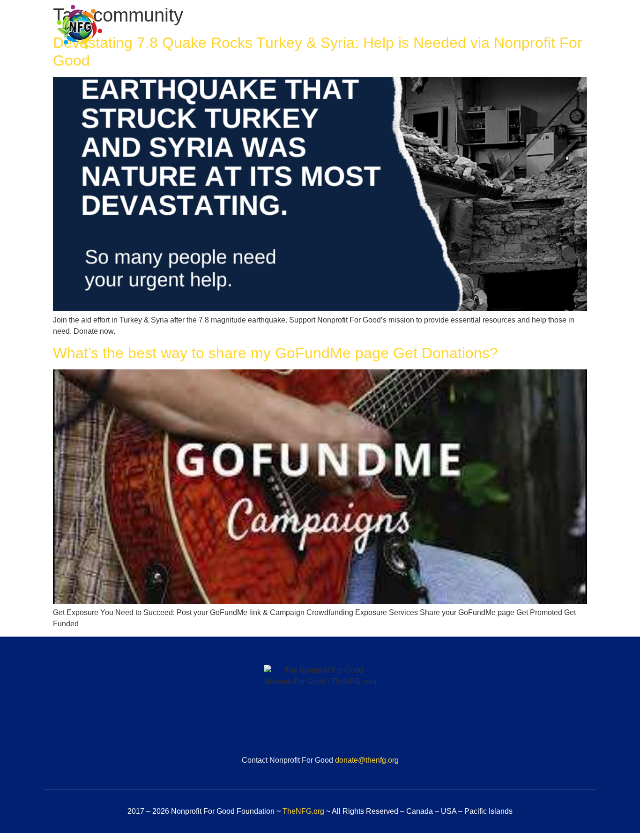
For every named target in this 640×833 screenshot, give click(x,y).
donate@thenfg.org (367, 760)
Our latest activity (554, 31)
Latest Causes (477, 31)
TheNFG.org (303, 811)
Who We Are (341, 31)
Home (287, 31)
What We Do (407, 31)
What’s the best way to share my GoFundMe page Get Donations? (275, 353)
